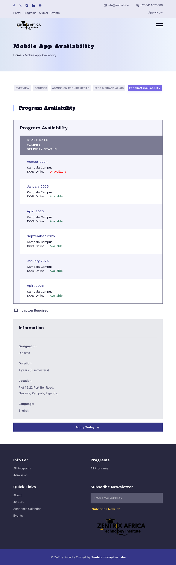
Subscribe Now (104, 509)
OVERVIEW (22, 88)
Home (17, 55)
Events (55, 13)
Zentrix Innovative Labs (108, 557)
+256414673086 (151, 5)
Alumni (43, 13)
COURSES (41, 88)
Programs (30, 13)
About (17, 495)
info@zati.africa (118, 5)
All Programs (22, 468)
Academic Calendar (27, 508)
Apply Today (85, 427)
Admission (20, 475)
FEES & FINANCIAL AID (109, 88)
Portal (17, 13)
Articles (18, 502)
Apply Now (155, 12)
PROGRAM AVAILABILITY (144, 88)
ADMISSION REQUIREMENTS (70, 88)
